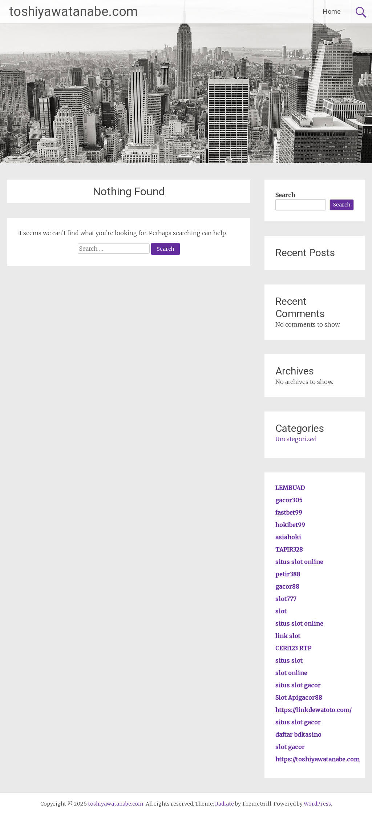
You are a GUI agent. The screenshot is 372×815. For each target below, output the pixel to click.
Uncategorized (296, 439)
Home (332, 11)
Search (285, 194)
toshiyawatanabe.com (73, 11)
